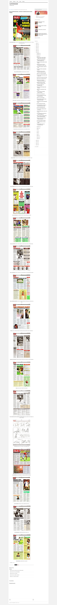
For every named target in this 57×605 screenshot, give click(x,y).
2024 (37, 46)
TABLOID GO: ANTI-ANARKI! (40, 97)
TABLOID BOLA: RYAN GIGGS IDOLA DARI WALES (16, 570)
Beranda (11, 1)
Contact (20, 1)
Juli (37, 129)
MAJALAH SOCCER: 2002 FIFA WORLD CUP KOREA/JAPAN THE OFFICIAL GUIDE (42, 34)
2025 (37, 44)
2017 (37, 143)
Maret (38, 135)
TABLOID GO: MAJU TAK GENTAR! (41, 73)
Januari (38, 138)
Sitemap (23, 1)
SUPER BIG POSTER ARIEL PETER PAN (42, 77)
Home (10, 9)
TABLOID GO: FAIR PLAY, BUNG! (14, 576)
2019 (37, 140)
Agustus (38, 128)
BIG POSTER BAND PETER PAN (41, 103)
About (17, 1)
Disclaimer (14, 1)
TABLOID (12, 9)
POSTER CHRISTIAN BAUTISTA (41, 107)
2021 (37, 50)
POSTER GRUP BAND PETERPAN (41, 120)
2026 (37, 43)
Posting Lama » (33, 599)
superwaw (14, 4)
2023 (37, 47)
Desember (38, 53)
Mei (37, 132)
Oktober (38, 56)
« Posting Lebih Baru (10, 599)
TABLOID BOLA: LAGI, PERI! (13, 573)
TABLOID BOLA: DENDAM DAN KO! (41, 78)
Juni (37, 131)
